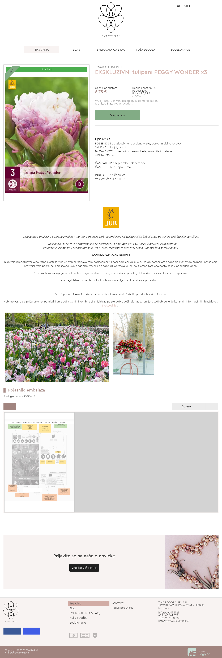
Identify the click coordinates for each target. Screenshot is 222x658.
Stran (185, 406)
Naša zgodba (78, 617)
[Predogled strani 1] (39, 462)
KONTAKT (117, 603)
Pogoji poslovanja (122, 608)
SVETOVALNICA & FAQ (111, 49)
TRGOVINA (42, 49)
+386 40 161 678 (168, 615)
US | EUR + (183, 6)
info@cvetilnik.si (168, 612)
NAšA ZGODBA (145, 49)
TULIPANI (116, 67)
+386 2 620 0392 (169, 618)
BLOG (76, 49)
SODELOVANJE (180, 49)
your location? (115, 103)
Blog (73, 608)
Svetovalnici (109, 305)
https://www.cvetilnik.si (173, 621)
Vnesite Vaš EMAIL (84, 567)
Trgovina (100, 67)
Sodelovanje (78, 622)
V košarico (117, 115)
